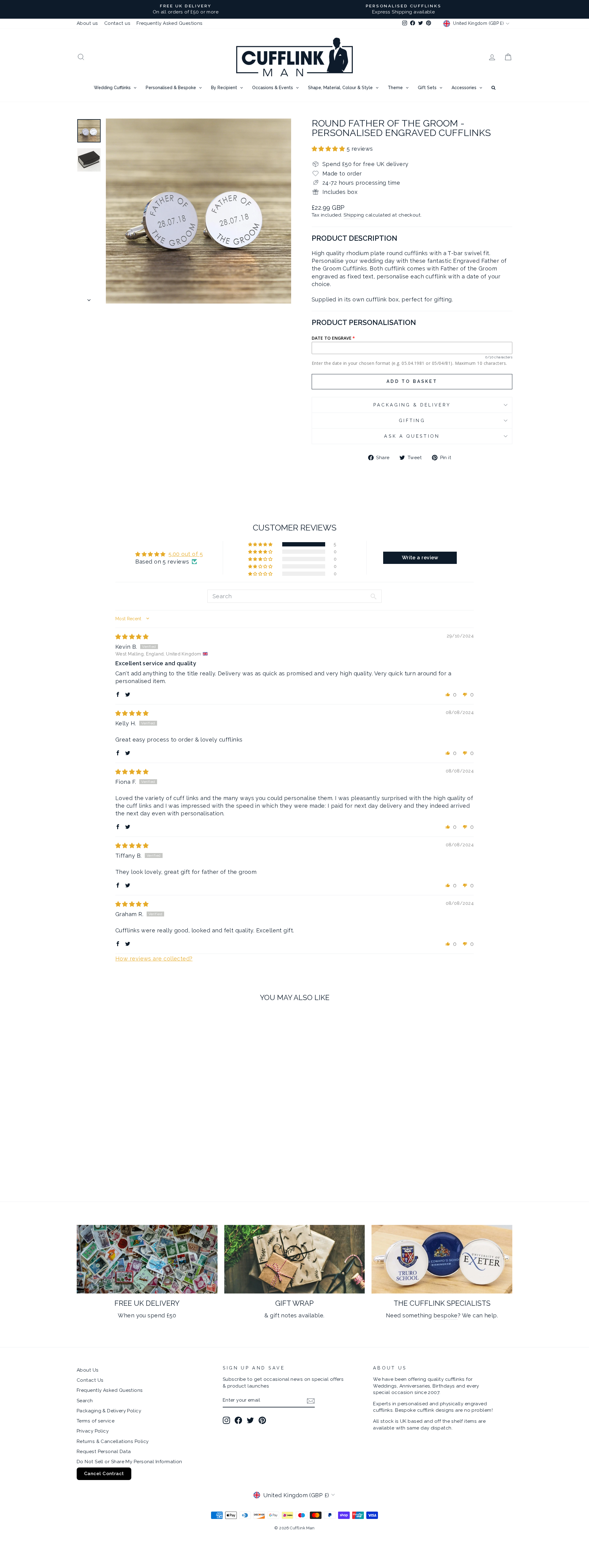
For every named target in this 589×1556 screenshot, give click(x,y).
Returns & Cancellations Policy (113, 1441)
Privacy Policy (93, 1431)
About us (87, 23)
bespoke (445, 1315)
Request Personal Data (104, 1451)
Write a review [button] (420, 558)
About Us (88, 1370)
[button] (329, 148)
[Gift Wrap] (294, 1259)
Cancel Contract (104, 1473)
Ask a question (412, 436)
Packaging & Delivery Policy (109, 1411)
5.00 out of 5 (185, 554)
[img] (131, 636)
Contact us (117, 23)
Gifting (412, 420)
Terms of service (95, 1421)
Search (85, 1400)
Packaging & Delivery (412, 404)
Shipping (354, 215)
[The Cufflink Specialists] (441, 1259)
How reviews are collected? (154, 958)
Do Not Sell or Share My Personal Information (129, 1461)
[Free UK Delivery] (147, 1259)
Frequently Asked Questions (170, 23)
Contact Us (90, 1380)
